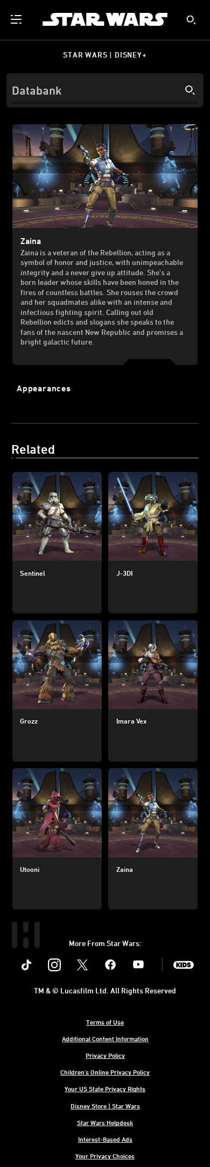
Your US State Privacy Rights (105, 1088)
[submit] (191, 20)
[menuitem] (17, 19)
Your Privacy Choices (105, 1155)
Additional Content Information (105, 1038)
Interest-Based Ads (105, 1139)
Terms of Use (105, 1022)
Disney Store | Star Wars (105, 1105)
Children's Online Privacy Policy (105, 1072)
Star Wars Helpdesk (105, 1122)
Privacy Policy (105, 1055)
